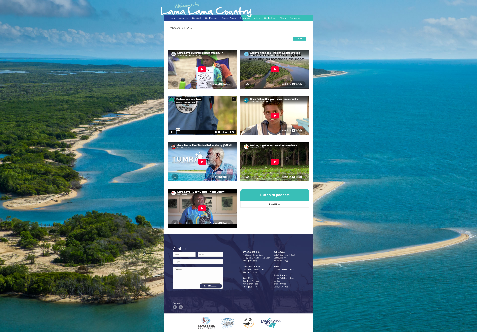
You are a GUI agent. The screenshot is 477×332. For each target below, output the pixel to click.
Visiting (257, 18)
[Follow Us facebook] (175, 307)
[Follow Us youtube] (181, 307)
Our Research (211, 18)
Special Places (229, 18)
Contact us (295, 18)
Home (172, 18)
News (283, 18)
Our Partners (270, 18)
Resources (244, 18)
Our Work (196, 18)
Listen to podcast (275, 195)
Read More (274, 204)
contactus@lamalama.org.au (285, 269)
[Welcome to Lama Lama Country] (206, 7)
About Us (183, 18)
